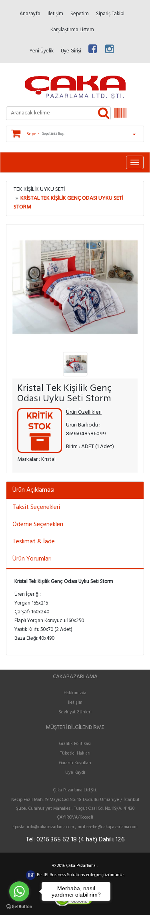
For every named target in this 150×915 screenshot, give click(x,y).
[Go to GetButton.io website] (19, 906)
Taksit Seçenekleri (36, 507)
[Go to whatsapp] (19, 891)
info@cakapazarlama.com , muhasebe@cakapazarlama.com (82, 827)
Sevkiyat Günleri (75, 712)
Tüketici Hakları (75, 753)
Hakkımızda (75, 693)
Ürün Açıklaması (33, 490)
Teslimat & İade (33, 542)
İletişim (75, 702)
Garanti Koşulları (75, 763)
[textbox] (58, 113)
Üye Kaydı (75, 772)
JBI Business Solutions (64, 875)
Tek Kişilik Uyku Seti (39, 189)
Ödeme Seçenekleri (37, 524)
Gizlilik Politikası (75, 743)
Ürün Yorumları (32, 559)
